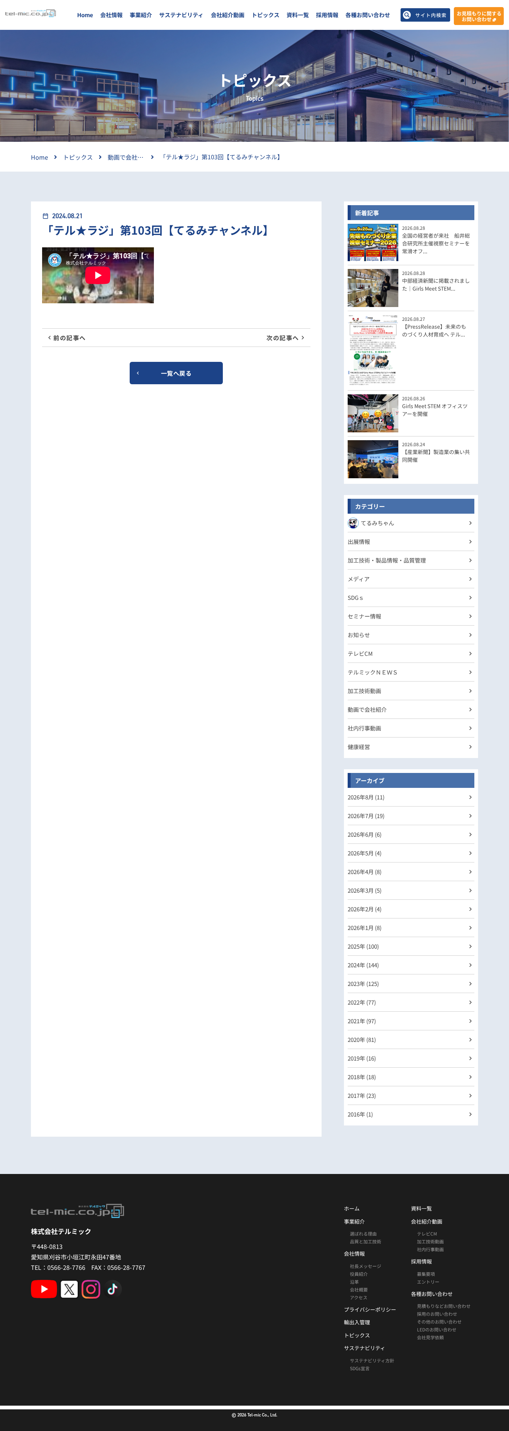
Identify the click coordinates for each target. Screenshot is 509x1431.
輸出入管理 (357, 1322)
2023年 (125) (363, 983)
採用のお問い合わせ (437, 1314)
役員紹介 (359, 1274)
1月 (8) (365, 927)
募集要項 (426, 1274)
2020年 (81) (362, 1039)
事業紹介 (141, 15)
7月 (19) (366, 816)
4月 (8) (365, 872)
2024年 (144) (363, 965)
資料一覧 (298, 15)
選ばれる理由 (363, 1233)
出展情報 (359, 541)
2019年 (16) (362, 1058)
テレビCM (360, 653)
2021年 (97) (362, 1021)
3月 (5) (365, 890)
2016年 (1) (360, 1114)
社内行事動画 (364, 728)
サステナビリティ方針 (372, 1360)
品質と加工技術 (365, 1241)
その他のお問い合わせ (439, 1321)
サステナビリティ (181, 15)
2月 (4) (365, 909)
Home (85, 15)
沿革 (354, 1281)
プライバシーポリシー (370, 1309)
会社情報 (111, 15)
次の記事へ (282, 337)
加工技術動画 (364, 691)
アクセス (358, 1297)
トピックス (265, 15)
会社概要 (359, 1289)
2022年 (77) (362, 1002)
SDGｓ (356, 597)
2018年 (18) (362, 1077)
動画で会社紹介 (367, 709)
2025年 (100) (363, 946)
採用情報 (327, 15)
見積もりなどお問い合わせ (444, 1306)
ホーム (352, 1208)
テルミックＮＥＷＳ (373, 672)
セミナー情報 (364, 616)
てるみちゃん (377, 523)
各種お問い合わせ (367, 15)
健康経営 (359, 747)
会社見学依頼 (430, 1337)
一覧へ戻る (176, 373)
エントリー (428, 1281)
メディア (359, 579)
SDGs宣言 (360, 1368)
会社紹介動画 (227, 15)
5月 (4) (365, 853)
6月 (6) (365, 834)
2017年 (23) (362, 1095)
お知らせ (359, 635)
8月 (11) (366, 797)
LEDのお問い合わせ (436, 1329)
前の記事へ (69, 337)
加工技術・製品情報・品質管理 (387, 560)
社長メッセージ (365, 1266)
